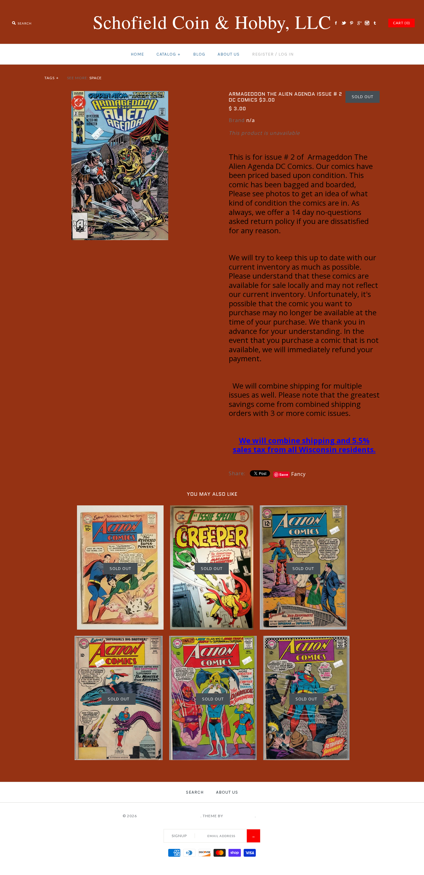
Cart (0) (401, 23)
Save (283, 474)
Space (95, 77)
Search (195, 792)
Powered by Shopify (279, 815)
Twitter (343, 23)
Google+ (359, 23)
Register (263, 54)
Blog (199, 54)
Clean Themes (239, 815)
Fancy (298, 474)
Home (137, 54)
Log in (286, 54)
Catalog (168, 54)
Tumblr (374, 23)
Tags (51, 77)
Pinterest (351, 23)
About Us (229, 54)
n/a (250, 120)
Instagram (366, 23)
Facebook (335, 23)
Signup (179, 835)
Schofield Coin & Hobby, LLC (169, 815)
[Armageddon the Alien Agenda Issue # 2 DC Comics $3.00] (119, 94)
